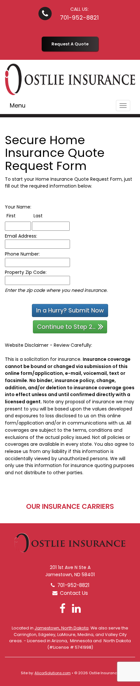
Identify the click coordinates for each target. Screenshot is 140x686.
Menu (17, 105)
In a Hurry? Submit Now (70, 310)
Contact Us (72, 593)
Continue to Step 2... (66, 327)
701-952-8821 (79, 17)
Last (45, 215)
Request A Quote (70, 44)
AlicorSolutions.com (53, 673)
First (18, 215)
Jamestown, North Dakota (62, 628)
